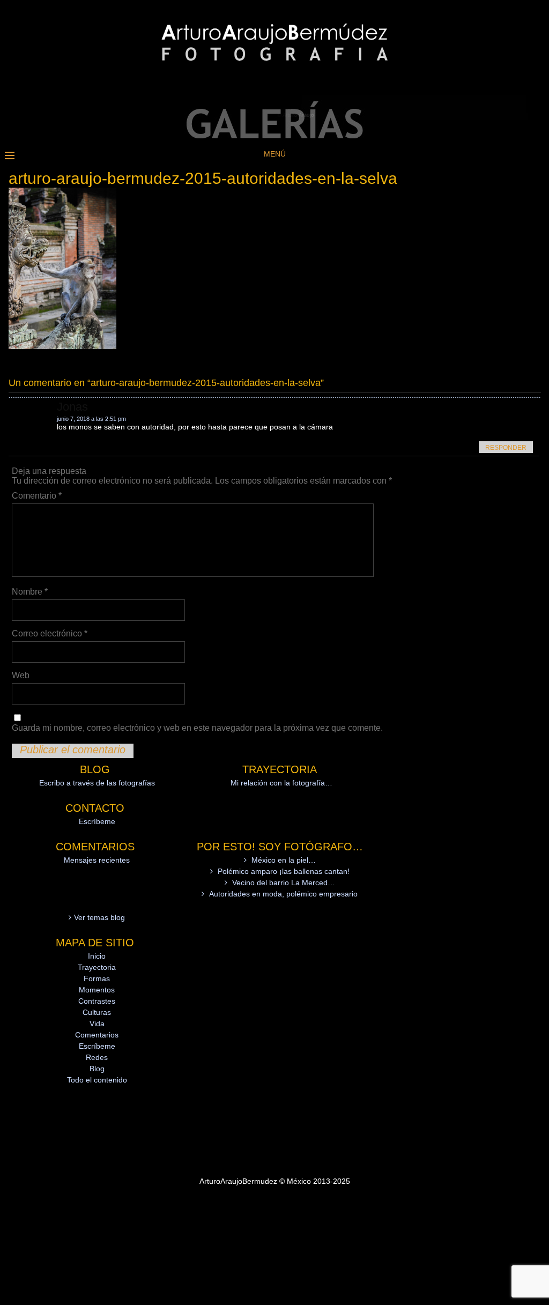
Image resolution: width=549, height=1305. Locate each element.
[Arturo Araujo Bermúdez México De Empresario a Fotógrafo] (274, 135)
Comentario (37, 495)
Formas (97, 978)
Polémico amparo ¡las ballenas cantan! (284, 871)
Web (20, 675)
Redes (97, 1057)
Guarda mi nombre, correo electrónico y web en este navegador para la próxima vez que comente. (197, 727)
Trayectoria (97, 967)
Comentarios (96, 1034)
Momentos (97, 989)
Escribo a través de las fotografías (97, 782)
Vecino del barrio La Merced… (283, 882)
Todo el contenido (97, 1080)
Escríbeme (97, 821)
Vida (97, 1023)
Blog (97, 1068)
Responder (505, 447)
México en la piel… (283, 860)
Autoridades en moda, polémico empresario (283, 893)
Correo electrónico (49, 633)
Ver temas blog (99, 917)
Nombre (30, 591)
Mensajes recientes (97, 860)
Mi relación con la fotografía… (281, 782)
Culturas (97, 1012)
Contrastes (96, 1001)
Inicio (97, 956)
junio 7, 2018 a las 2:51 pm (91, 419)
